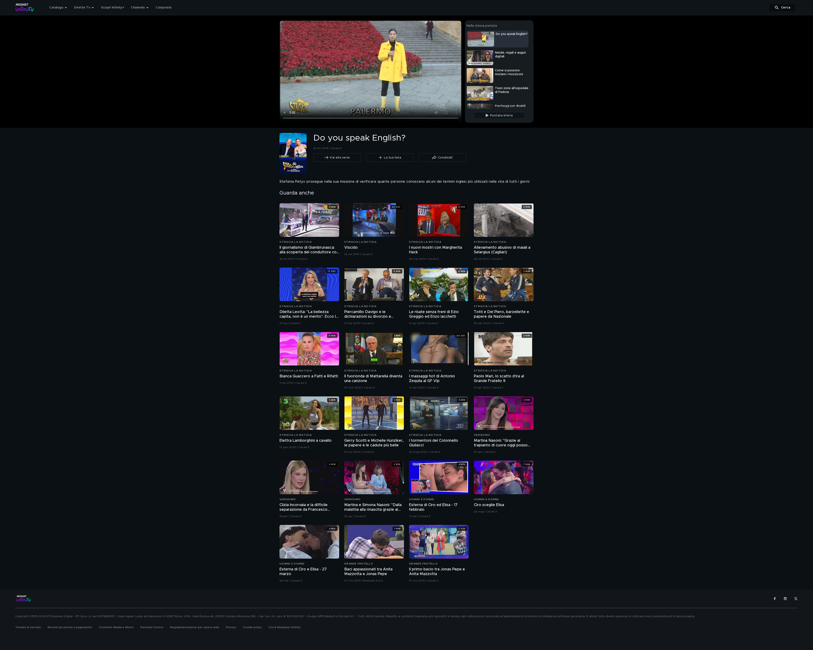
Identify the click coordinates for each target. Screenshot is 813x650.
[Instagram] (785, 598)
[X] (796, 598)
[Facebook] (775, 598)
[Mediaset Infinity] (24, 7)
